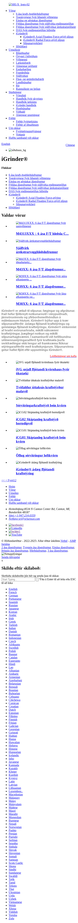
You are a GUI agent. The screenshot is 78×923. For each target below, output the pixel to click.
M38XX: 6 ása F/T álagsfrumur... (41, 304)
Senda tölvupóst (10, 557)
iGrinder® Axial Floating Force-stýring (38, 197)
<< (3, 480)
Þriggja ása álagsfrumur (14, 550)
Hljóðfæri (21, 46)
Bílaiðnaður (22, 53)
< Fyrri (9, 480)
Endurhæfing (23, 69)
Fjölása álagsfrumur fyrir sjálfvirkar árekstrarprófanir (46, 26)
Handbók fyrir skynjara (29, 98)
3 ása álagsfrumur (57, 550)
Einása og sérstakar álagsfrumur (34, 20)
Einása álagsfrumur (63, 547)
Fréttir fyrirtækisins (27, 121)
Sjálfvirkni (22, 75)
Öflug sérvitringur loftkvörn (37, 455)
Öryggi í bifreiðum (26, 56)
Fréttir (12, 118)
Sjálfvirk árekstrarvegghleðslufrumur (37, 250)
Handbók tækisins (26, 101)
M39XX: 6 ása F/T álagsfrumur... (41, 286)
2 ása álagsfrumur (11, 547)
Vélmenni (21, 59)
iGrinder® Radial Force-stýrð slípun (44, 39)
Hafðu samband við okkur (24, 137)
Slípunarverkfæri (32, 43)
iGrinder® (22, 33)
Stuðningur (15, 92)
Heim (12, 486)
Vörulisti (21, 95)
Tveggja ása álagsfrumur (37, 547)
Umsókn (14, 493)
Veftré (64, 540)
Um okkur (14, 128)
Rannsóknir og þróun (28, 88)
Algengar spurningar (28, 114)
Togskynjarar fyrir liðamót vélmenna (37, 17)
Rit (17, 85)
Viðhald (20, 111)
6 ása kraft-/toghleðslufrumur (32, 13)
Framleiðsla (22, 72)
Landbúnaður (23, 82)
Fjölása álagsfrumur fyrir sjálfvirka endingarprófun (45, 23)
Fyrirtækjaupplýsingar (28, 131)
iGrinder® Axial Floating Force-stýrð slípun (48, 36)
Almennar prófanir (26, 66)
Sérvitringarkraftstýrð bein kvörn (41, 405)
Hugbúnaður (23, 108)
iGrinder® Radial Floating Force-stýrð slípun (41, 201)
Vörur (12, 10)
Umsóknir (14, 49)
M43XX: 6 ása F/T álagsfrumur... (41, 269)
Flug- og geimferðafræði (30, 79)
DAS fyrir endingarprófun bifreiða (35, 30)
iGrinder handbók (26, 105)
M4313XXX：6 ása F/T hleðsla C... (42, 234)
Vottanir (20, 134)
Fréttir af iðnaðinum (27, 124)
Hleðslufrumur (38, 550)
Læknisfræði (23, 62)
